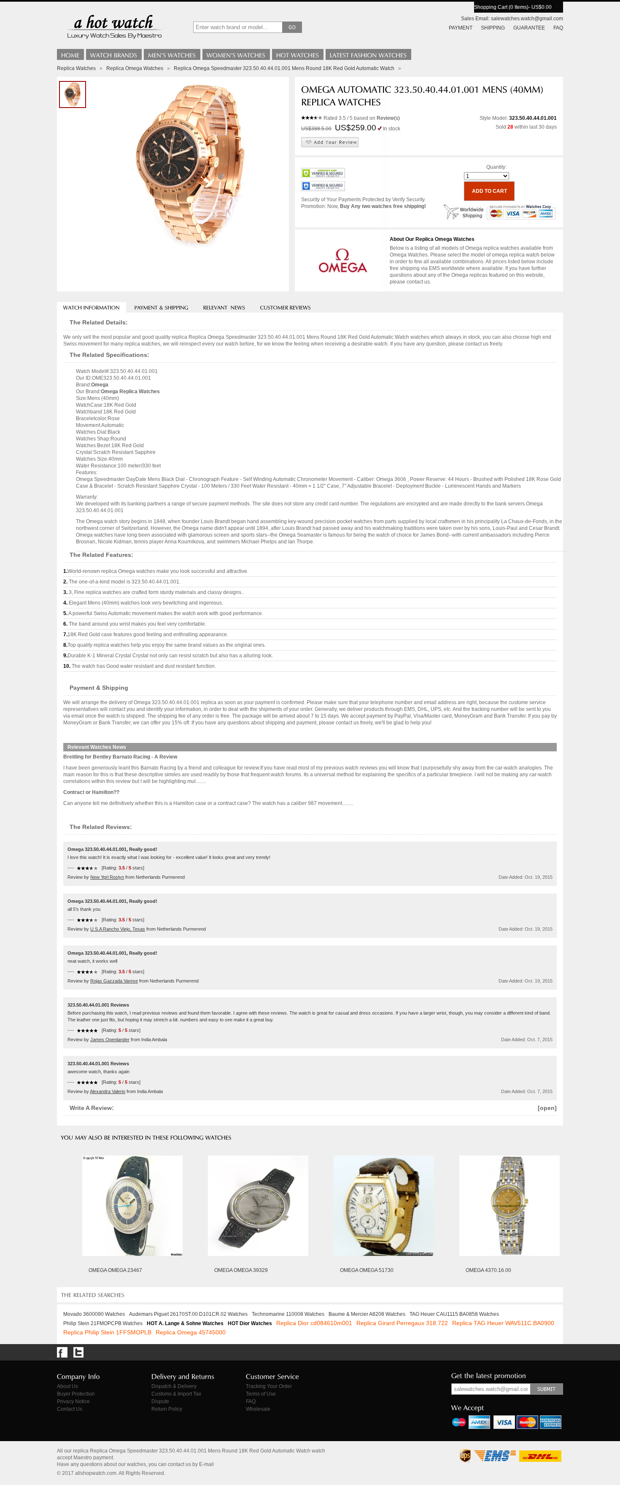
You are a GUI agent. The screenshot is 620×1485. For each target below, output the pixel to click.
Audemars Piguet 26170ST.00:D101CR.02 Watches (188, 1314)
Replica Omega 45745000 (191, 1332)
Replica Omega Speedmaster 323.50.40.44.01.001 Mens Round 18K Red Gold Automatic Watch (284, 68)
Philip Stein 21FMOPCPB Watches (103, 1323)
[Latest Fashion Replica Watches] (368, 54)
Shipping (493, 28)
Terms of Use (261, 1394)
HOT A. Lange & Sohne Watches (185, 1323)
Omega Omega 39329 (241, 1270)
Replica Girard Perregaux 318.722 (402, 1323)
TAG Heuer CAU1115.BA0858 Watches (454, 1314)
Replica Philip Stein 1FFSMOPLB (107, 1332)
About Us (67, 1386)
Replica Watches (76, 68)
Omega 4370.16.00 (488, 1270)
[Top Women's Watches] (236, 54)
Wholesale (258, 1409)
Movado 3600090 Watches (94, 1314)
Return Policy (166, 1409)
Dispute (160, 1401)
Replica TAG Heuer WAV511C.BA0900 (503, 1323)
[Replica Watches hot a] (113, 40)
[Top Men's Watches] (172, 54)
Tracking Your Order (269, 1386)
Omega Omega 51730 (367, 1270)
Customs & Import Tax (176, 1394)
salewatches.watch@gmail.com (527, 19)
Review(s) (388, 118)
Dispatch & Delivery (174, 1386)
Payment (460, 28)
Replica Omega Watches (134, 68)
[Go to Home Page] (70, 54)
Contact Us (69, 1409)
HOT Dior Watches (250, 1323)
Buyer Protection (76, 1394)
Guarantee (529, 28)
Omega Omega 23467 (115, 1270)
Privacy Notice (73, 1401)
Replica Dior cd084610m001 (314, 1323)
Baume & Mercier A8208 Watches (367, 1314)
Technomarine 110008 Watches (288, 1314)
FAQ (558, 28)
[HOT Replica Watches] (297, 54)
